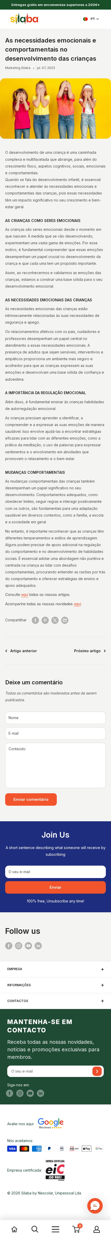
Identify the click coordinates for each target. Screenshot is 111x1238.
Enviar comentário (31, 799)
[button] (95, 1206)
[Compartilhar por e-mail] (64, 620)
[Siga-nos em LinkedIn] (38, 945)
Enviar (55, 887)
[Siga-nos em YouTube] (28, 945)
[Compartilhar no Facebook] (35, 620)
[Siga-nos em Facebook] (8, 945)
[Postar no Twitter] (55, 620)
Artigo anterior (23, 651)
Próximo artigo (87, 651)
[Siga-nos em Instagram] (18, 945)
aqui (24, 594)
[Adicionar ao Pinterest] (45, 620)
